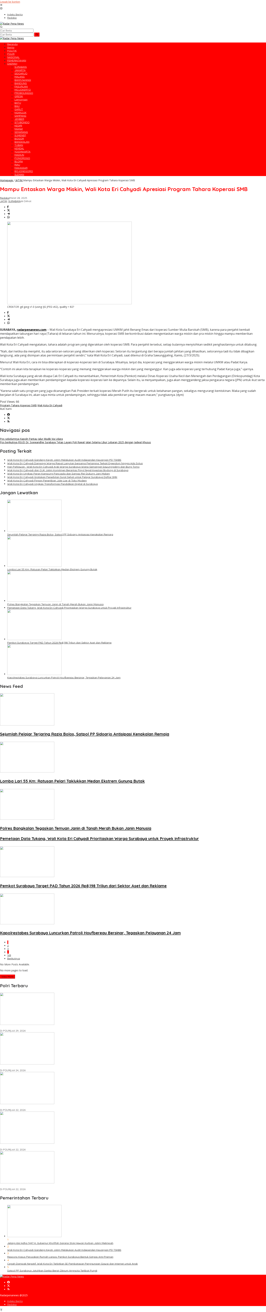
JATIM (3, 201)
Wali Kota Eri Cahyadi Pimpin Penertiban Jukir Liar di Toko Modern (47, 480)
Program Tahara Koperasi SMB (18, 405)
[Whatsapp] (8, 217)
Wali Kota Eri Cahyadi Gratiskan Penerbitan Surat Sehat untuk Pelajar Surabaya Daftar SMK (62, 477)
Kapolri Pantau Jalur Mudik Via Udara (31, 439)
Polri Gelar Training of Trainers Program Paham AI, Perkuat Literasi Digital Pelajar (48, 1146)
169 (9, 955)
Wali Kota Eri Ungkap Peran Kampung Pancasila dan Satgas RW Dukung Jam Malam (58, 473)
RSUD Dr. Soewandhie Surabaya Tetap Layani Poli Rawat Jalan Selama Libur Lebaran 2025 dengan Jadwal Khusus (75, 442)
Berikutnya (13, 958)
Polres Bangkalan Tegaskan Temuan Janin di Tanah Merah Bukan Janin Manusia (55, 604)
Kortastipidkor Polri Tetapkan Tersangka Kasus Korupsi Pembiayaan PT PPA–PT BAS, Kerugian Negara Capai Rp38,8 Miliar (73, 1106)
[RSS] (8, 421)
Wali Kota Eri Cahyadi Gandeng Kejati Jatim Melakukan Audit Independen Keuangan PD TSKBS (64, 460)
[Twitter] (8, 418)
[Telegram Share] (8, 214)
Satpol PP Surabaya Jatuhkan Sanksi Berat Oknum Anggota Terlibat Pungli (52, 1270)
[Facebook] (8, 414)
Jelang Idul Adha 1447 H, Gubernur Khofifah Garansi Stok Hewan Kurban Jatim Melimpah (60, 1243)
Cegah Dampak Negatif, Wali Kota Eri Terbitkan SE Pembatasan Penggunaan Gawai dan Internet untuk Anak (72, 1263)
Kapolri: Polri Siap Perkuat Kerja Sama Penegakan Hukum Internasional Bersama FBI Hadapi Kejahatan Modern (67, 1067)
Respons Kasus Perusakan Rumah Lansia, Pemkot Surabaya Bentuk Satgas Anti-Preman (60, 1256)
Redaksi (12, 1304)
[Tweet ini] (8, 210)
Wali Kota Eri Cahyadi (49, 405)
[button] (36, 35)
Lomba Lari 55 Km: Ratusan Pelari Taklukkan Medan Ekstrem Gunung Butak (52, 569)
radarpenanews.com (32, 330)
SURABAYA (14, 201)
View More (7, 976)
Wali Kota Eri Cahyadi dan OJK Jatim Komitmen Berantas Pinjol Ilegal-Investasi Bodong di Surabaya (67, 470)
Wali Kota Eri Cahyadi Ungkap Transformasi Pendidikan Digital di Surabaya (52, 484)
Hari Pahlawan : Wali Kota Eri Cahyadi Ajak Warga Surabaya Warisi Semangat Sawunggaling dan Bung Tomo (73, 466)
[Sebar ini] (8, 207)
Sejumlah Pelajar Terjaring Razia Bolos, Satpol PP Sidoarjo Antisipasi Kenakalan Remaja (60, 534)
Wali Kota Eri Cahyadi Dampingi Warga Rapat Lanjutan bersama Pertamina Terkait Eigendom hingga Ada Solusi (75, 463)
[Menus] (1, 5)
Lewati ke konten (10, 1)
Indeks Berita (15, 1301)
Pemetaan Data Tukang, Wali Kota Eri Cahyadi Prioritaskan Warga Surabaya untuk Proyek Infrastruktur (69, 607)
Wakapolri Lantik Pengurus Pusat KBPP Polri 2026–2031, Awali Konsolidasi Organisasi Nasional (56, 1027)
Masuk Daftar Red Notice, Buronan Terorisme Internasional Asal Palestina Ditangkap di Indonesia (58, 1186)
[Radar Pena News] (12, 23)
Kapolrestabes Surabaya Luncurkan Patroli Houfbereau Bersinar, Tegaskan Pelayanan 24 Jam (64, 677)
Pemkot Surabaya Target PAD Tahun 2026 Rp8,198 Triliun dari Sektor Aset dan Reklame (59, 642)
